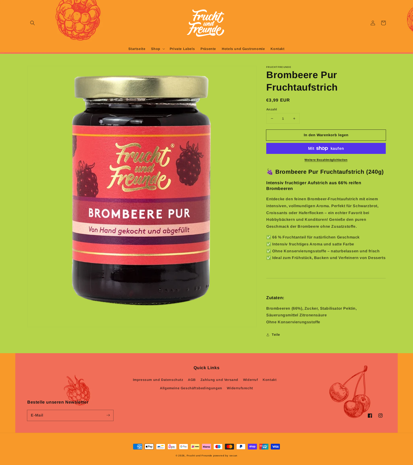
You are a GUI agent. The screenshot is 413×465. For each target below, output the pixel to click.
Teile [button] (276, 334)
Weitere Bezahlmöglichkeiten (326, 160)
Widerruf (250, 380)
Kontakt (270, 380)
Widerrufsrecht (240, 388)
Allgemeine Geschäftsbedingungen (191, 388)
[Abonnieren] (108, 415)
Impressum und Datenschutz (158, 380)
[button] (32, 23)
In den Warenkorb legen (326, 135)
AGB (192, 380)
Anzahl (271, 109)
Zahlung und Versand (219, 380)
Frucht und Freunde (199, 455)
